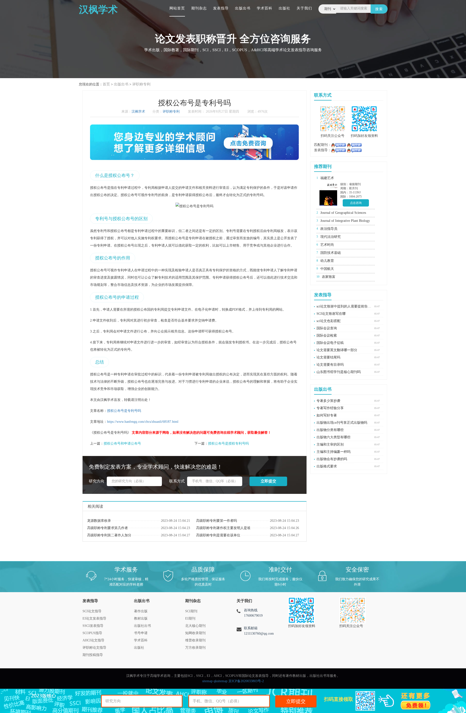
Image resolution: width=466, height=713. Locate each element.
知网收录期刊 (195, 633)
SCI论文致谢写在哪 (331, 313)
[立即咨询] (338, 145)
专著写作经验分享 (330, 408)
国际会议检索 (326, 335)
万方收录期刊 (195, 647)
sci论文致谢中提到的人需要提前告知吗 (344, 306)
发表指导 (221, 8)
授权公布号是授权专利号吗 (228, 443)
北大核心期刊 (195, 626)
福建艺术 (327, 178)
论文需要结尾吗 (328, 357)
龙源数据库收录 (99, 520)
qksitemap (220, 681)
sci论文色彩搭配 (328, 321)
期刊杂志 (199, 8)
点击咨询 (356, 203)
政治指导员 (328, 229)
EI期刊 (190, 618)
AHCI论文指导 (93, 640)
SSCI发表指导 (93, 626)
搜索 (379, 9)
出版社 (284, 8)
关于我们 (304, 8)
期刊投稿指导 (93, 655)
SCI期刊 (191, 611)
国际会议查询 (326, 328)
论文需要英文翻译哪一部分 (336, 350)
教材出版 (141, 618)
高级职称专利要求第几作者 (107, 528)
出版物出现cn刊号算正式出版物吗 (341, 422)
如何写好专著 (326, 415)
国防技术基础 (330, 253)
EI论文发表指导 (94, 618)
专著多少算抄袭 (328, 401)
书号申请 (141, 633)
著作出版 (141, 611)
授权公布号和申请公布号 (122, 443)
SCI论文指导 (92, 611)
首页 (106, 84)
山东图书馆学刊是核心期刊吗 (338, 372)
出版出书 (242, 8)
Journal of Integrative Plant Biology (345, 221)
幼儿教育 (327, 261)
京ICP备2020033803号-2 (246, 681)
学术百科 (264, 8)
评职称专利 (141, 84)
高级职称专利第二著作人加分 (109, 535)
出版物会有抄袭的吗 (331, 459)
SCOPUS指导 (92, 633)
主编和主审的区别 (330, 444)
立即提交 (296, 701)
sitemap (207, 681)
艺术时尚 (327, 245)
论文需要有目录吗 (330, 364)
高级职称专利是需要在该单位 (218, 535)
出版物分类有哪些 (330, 430)
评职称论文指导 (94, 647)
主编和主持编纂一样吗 (333, 452)
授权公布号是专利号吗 (124, 411)
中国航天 (327, 269)
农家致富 (328, 277)
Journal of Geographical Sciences (343, 213)
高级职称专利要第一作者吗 (216, 520)
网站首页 (177, 8)
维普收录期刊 (195, 640)
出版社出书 (142, 626)
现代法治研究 (330, 237)
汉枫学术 (138, 111)
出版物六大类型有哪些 (333, 437)
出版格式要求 (326, 466)
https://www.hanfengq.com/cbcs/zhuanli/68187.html (142, 421)
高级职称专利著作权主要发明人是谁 (223, 528)
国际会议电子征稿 (330, 343)
